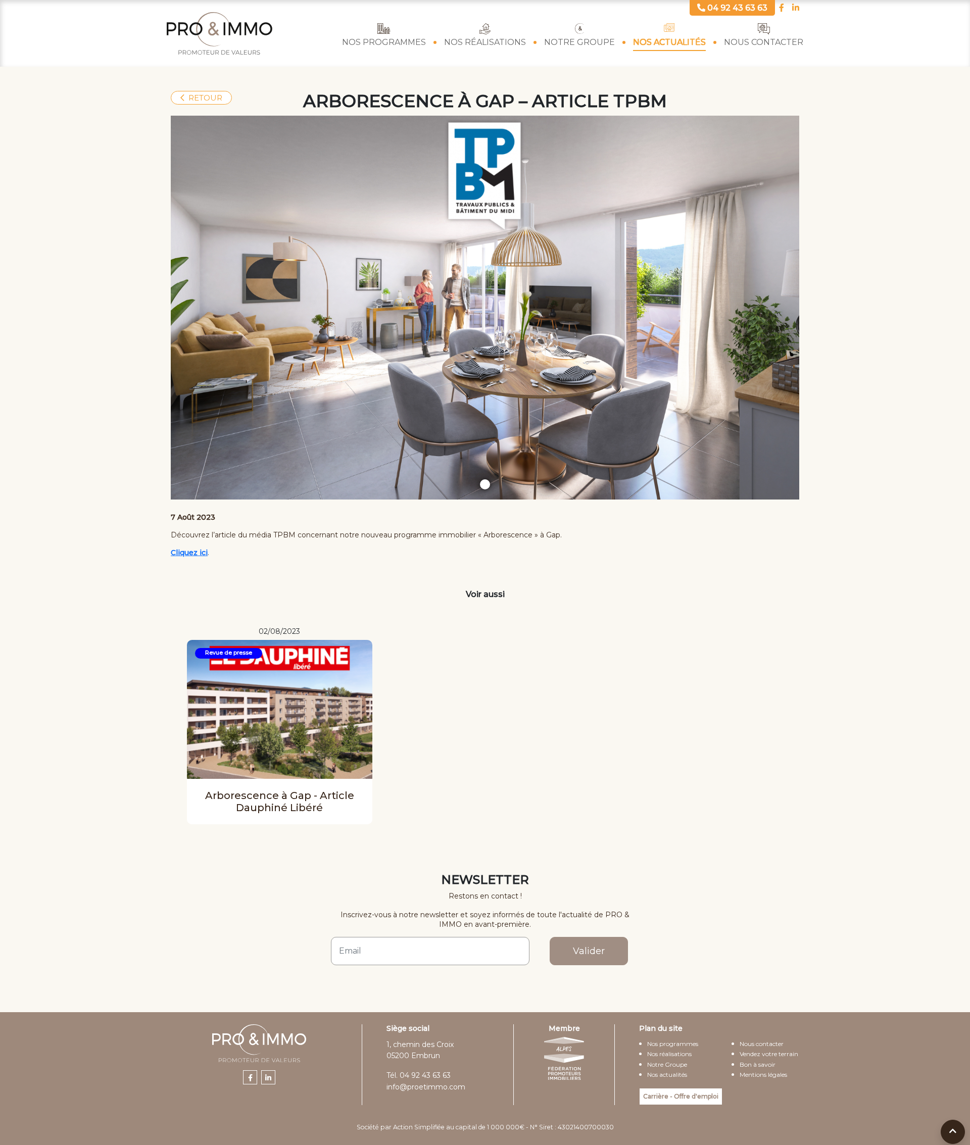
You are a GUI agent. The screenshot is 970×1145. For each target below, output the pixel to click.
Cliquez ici (189, 552)
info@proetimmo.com (425, 1086)
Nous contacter (763, 42)
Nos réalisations (485, 42)
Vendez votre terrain (769, 1054)
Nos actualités (669, 42)
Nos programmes (384, 42)
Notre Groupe (579, 42)
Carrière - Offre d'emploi (680, 1096)
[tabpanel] (485, 308)
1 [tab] (485, 484)
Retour (205, 98)
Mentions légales (763, 1074)
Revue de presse (228, 653)
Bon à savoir (757, 1064)
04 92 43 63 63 (425, 1075)
